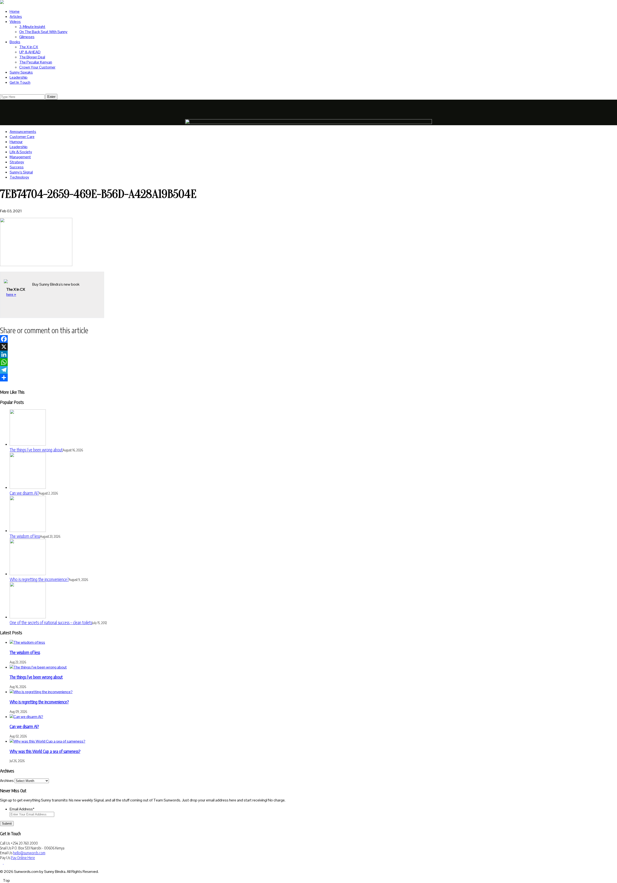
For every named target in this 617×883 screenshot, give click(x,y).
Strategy (17, 162)
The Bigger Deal (32, 57)
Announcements (23, 131)
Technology (19, 177)
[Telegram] (308, 370)
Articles (16, 16)
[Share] (308, 377)
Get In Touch (20, 82)
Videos (15, 21)
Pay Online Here (23, 857)
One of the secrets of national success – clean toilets (51, 622)
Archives (7, 780)
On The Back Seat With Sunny (43, 31)
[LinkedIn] (308, 354)
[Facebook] (308, 339)
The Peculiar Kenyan (35, 62)
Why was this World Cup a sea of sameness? (45, 751)
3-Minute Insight (32, 26)
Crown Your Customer (37, 67)
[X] (308, 347)
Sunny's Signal (21, 172)
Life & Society (21, 151)
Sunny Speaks (21, 72)
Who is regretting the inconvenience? (39, 579)
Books (15, 41)
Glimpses (26, 36)
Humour (16, 141)
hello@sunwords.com (29, 852)
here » (11, 294)
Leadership (18, 77)
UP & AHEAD (29, 52)
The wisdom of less (25, 536)
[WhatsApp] (308, 362)
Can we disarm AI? (24, 493)
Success (17, 167)
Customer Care (22, 136)
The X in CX (28, 46)
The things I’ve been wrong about (36, 449)
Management (20, 156)
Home (15, 11)
